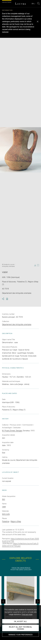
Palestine (5, 521)
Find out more (27, 614)
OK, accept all (20, 621)
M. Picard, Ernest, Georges (12, 431)
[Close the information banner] (37, 21)
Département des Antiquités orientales (16, 324)
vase (4, 507)
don (3, 499)
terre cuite (6, 514)
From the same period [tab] (21, 568)
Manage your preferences (21, 635)
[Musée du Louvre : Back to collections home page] (20, 4)
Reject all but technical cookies (20, 628)
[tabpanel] (20, 601)
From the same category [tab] (21, 570)
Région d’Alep (16, 521)
